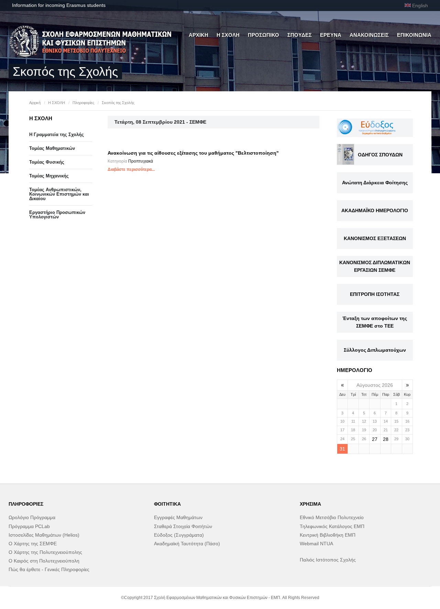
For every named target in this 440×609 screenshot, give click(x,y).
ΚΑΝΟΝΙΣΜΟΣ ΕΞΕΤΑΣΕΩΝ (375, 238)
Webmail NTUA (316, 543)
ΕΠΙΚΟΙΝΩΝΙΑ (414, 35)
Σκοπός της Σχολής (118, 103)
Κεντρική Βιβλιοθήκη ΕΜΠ (327, 535)
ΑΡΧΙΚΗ (198, 35)
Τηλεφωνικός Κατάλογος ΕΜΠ (332, 526)
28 (385, 439)
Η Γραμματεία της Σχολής (56, 134)
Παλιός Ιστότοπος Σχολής (328, 559)
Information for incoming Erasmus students (59, 5)
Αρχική (35, 103)
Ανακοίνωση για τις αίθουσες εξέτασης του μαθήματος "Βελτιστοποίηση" (193, 153)
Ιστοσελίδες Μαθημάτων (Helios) (44, 535)
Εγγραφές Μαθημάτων (178, 517)
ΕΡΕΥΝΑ (330, 35)
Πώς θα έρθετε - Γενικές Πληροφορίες (49, 569)
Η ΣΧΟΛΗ (228, 35)
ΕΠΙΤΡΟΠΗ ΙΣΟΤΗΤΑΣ (374, 294)
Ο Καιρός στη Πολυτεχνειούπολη (44, 561)
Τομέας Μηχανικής (49, 175)
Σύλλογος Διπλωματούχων (375, 350)
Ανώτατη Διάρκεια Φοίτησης (375, 182)
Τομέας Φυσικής (46, 162)
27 (374, 439)
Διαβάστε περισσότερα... (131, 169)
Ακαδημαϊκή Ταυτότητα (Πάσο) (187, 543)
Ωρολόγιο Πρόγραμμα (32, 517)
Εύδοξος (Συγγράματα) (179, 535)
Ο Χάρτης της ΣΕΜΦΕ (33, 543)
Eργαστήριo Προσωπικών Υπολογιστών (57, 214)
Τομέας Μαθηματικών (52, 148)
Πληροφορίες (83, 103)
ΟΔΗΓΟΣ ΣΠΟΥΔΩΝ (380, 154)
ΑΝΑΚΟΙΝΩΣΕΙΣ (369, 35)
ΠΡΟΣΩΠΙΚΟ (263, 35)
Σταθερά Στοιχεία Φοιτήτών (183, 526)
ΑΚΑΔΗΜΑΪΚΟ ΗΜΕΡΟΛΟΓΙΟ (374, 210)
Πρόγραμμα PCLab (29, 526)
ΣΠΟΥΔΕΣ (299, 35)
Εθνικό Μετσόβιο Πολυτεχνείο (332, 517)
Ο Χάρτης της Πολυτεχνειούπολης (45, 552)
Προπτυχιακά (140, 161)
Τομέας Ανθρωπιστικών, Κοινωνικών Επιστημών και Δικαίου (59, 194)
